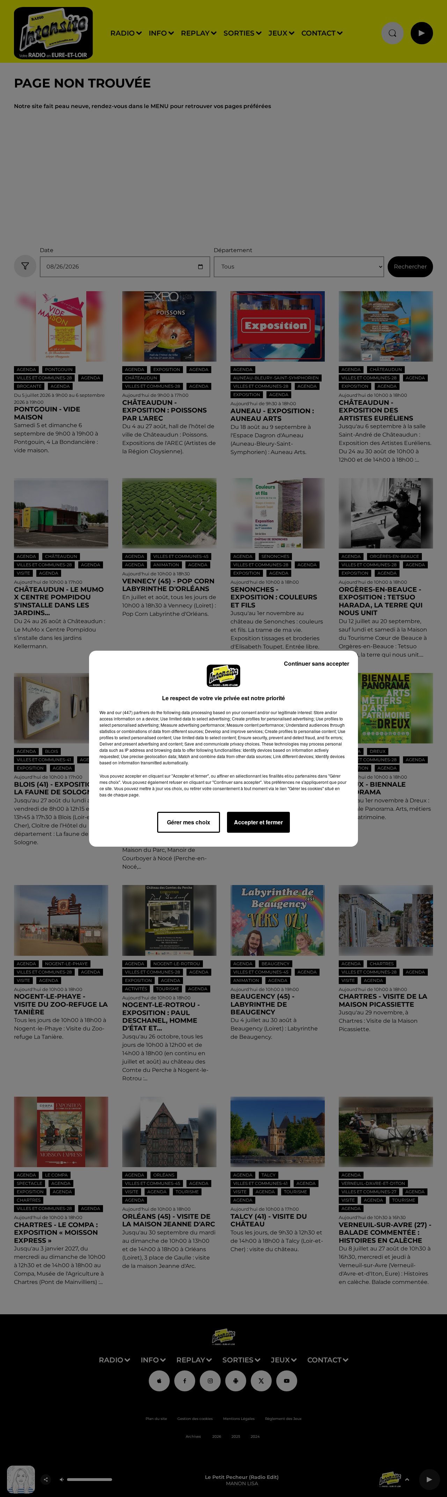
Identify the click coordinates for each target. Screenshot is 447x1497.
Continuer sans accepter (316, 663)
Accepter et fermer (258, 822)
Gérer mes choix (188, 822)
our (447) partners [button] (132, 712)
